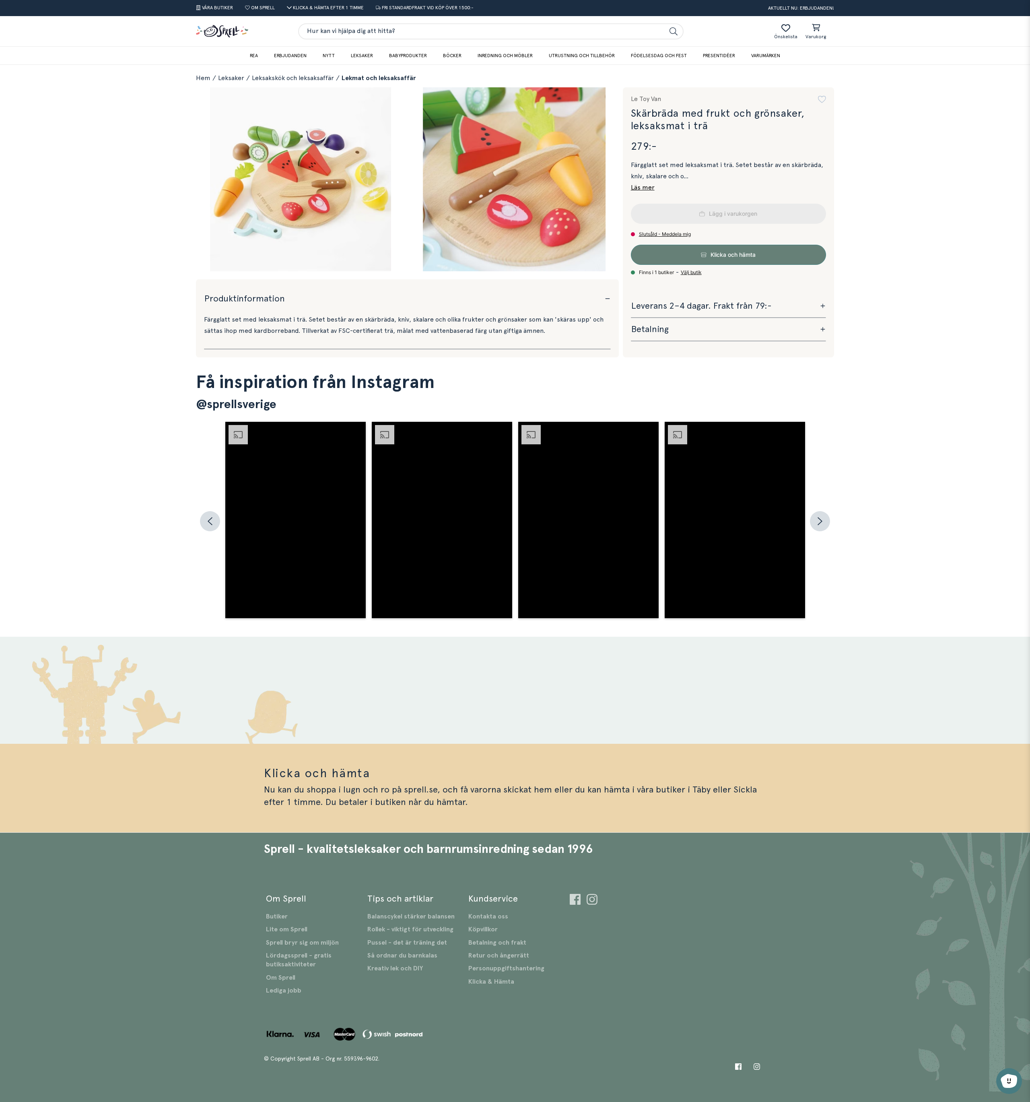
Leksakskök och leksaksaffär (293, 78)
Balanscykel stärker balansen (411, 916)
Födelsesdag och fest (659, 55)
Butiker (277, 916)
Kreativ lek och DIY (395, 968)
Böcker (452, 55)
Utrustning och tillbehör (582, 55)
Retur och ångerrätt (498, 955)
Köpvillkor (483, 929)
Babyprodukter (408, 55)
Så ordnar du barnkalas (402, 955)
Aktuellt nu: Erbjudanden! (801, 8)
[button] (822, 99)
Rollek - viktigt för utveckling (410, 929)
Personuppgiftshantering (506, 968)
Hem (203, 78)
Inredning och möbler (505, 55)
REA (254, 55)
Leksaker (362, 55)
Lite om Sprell (286, 929)
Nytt (329, 55)
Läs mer (643, 187)
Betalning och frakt (497, 942)
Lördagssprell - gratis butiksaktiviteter (299, 960)
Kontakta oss (488, 916)
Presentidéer (719, 55)
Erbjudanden (290, 55)
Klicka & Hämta (491, 981)
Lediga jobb (283, 990)
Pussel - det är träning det (407, 942)
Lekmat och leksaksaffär (379, 78)
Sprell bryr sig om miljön (302, 942)
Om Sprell (280, 977)
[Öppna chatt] (1009, 1081)
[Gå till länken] (575, 900)
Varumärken (765, 55)
